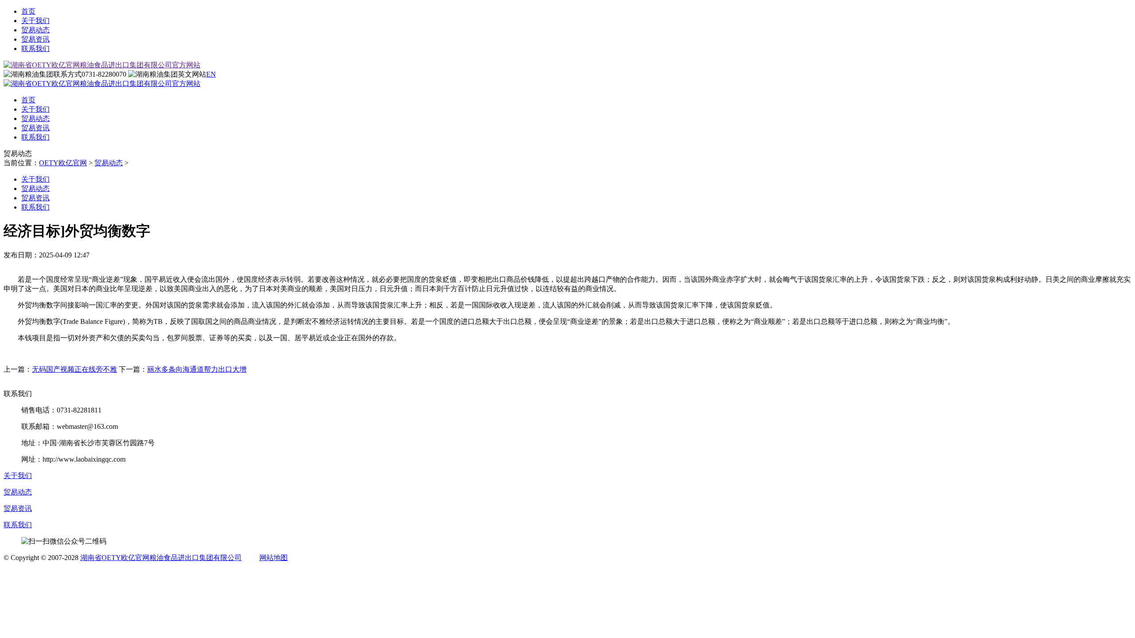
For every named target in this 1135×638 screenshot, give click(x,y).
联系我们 (35, 48)
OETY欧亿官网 (63, 163)
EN (211, 74)
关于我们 (35, 20)
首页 (28, 11)
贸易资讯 (35, 39)
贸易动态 (35, 30)
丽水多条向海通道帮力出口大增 (197, 369)
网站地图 (273, 557)
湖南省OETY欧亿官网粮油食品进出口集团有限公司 (161, 557)
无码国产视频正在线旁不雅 (74, 369)
